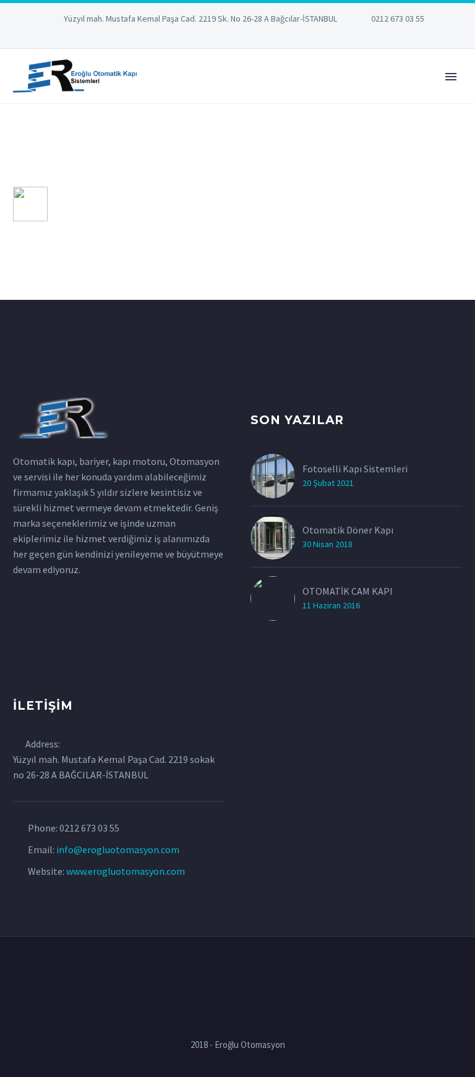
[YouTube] (274, 37)
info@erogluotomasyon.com (117, 849)
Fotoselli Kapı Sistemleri (355, 468)
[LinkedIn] (200, 37)
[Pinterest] (256, 37)
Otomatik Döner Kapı (347, 530)
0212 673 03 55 (397, 18)
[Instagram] (237, 37)
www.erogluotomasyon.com (125, 871)
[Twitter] (219, 37)
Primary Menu (451, 76)
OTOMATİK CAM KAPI (347, 591)
